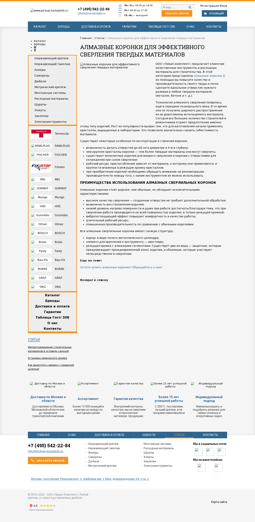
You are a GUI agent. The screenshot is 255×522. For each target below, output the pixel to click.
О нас (190, 26)
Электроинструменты (158, 465)
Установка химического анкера (47, 358)
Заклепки (150, 461)
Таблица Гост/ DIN (161, 26)
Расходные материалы (159, 448)
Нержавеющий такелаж (104, 448)
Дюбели (93, 461)
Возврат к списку (94, 280)
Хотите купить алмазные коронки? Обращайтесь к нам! (121, 267)
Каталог (40, 26)
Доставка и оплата (96, 26)
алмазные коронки (208, 75)
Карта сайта (219, 502)
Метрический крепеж (102, 465)
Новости (148, 434)
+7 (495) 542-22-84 (94, 9)
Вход (223, 5)
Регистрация (209, 5)
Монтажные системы (157, 443)
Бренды (64, 26)
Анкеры (93, 452)
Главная (43, 434)
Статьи (34, 339)
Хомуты (149, 457)
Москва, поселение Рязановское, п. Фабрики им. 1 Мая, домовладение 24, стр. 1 (90, 478)
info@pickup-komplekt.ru (91, 13)
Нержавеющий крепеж (103, 443)
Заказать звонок (177, 13)
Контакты (213, 26)
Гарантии (129, 26)
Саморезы (95, 457)
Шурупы (149, 452)
